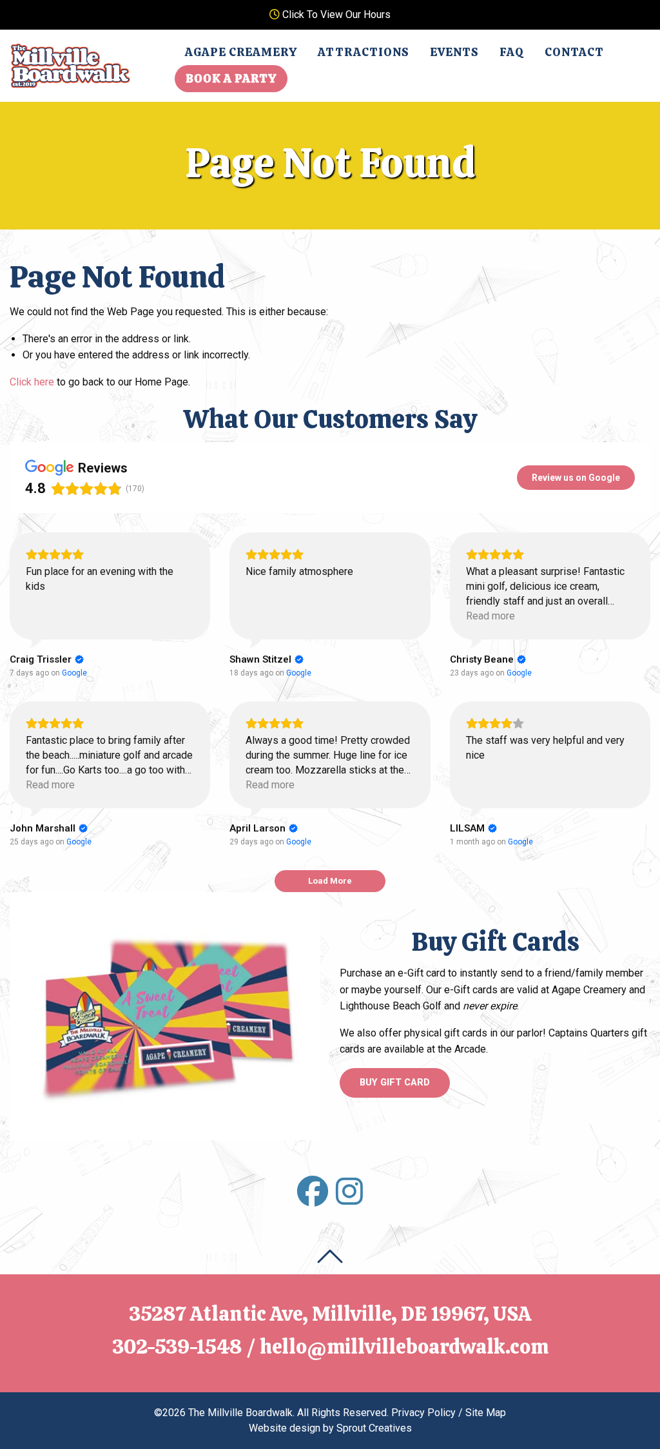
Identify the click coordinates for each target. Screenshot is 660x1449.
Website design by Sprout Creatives (330, 1428)
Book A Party (231, 78)
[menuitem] (241, 52)
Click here (32, 382)
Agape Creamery (241, 51)
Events (454, 51)
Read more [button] (490, 616)
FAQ (512, 51)
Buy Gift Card (395, 1082)
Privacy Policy (423, 1412)
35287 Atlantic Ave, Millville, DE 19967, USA (330, 1314)
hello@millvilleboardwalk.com (404, 1346)
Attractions (363, 51)
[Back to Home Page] (70, 65)
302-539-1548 (177, 1346)
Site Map (485, 1412)
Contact (574, 51)
